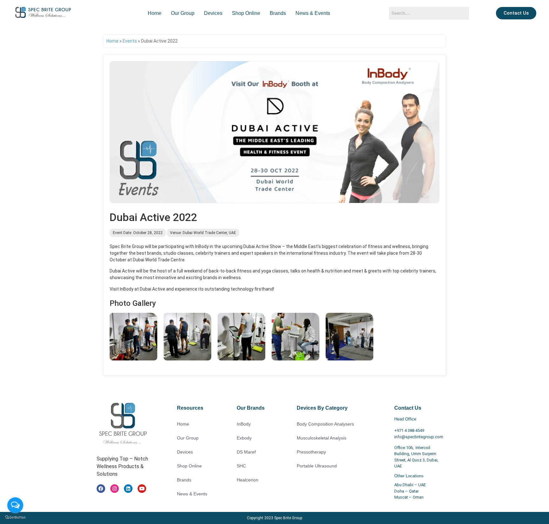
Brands (278, 13)
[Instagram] (114, 488)
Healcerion (247, 479)
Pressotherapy (311, 451)
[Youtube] (142, 488)
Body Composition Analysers (325, 424)
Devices (213, 13)
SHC (241, 465)
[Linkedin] (128, 488)
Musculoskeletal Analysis (321, 437)
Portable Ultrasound (317, 465)
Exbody (244, 437)
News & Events (312, 13)
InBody (244, 424)
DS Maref (246, 451)
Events (130, 41)
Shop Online (246, 13)
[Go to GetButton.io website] (15, 517)
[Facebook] (101, 488)
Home (154, 13)
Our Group (182, 13)
